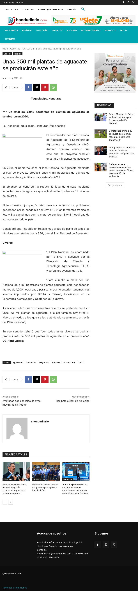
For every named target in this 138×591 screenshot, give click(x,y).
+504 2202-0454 (51, 557)
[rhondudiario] (16, 428)
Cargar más (114, 185)
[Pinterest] (45, 87)
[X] (133, 3)
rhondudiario (40, 421)
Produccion (69, 362)
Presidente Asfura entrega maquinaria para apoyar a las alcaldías (45, 487)
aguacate (17, 362)
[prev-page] (5, 502)
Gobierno (15, 48)
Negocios (17, 54)
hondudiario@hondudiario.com (54, 553)
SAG (80, 362)
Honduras (31, 362)
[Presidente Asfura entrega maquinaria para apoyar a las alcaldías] (45, 471)
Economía (8, 479)
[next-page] (10, 502)
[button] (83, 9)
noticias (56, 362)
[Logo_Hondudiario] (27, 21)
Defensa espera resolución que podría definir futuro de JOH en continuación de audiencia (121, 170)
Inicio (5, 48)
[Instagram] (128, 3)
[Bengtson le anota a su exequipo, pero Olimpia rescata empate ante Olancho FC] (101, 133)
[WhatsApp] (53, 87)
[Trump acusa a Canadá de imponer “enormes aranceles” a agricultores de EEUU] (101, 150)
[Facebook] (123, 3)
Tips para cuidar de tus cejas (72, 401)
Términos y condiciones (15, 587)
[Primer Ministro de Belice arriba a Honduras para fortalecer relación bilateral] (101, 117)
